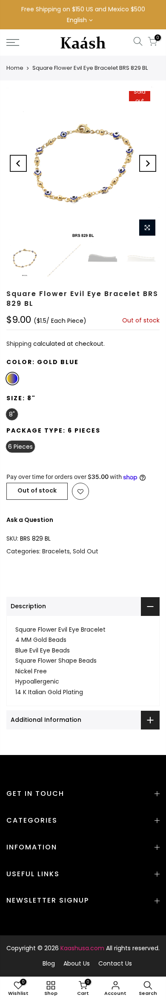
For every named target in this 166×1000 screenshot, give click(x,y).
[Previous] (18, 163)
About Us (76, 963)
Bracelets (56, 551)
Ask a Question (29, 520)
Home (14, 68)
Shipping (18, 344)
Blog (49, 963)
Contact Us (115, 963)
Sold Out (85, 551)
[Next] (147, 163)
